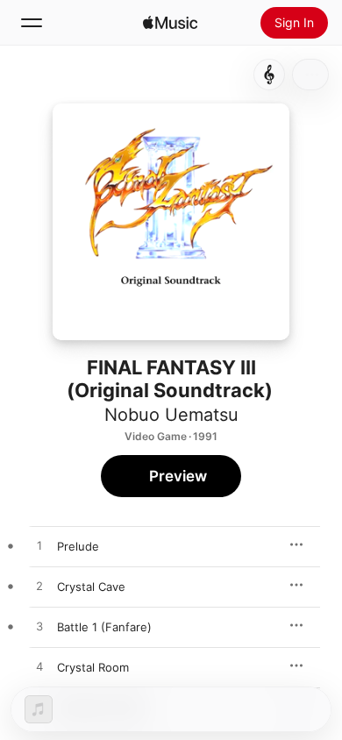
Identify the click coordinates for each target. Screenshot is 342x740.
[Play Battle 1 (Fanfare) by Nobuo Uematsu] (39, 627)
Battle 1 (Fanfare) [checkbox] (104, 627)
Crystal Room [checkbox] (93, 667)
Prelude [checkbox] (78, 546)
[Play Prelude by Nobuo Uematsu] (39, 546)
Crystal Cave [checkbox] (91, 587)
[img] (170, 23)
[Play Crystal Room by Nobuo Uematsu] (39, 667)
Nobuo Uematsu (171, 414)
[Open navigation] (31, 23)
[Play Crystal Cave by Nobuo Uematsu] (39, 586)
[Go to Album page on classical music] (269, 74)
